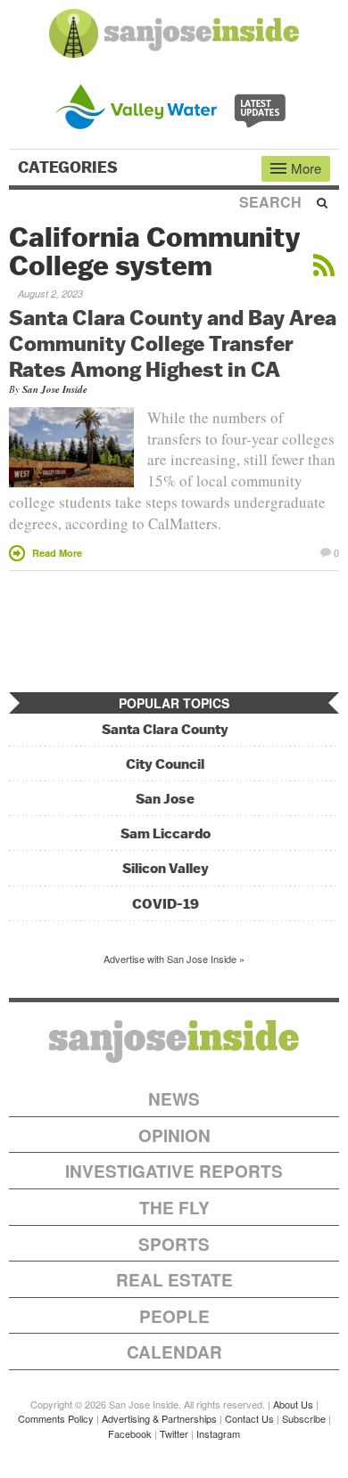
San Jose (165, 798)
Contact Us (249, 1418)
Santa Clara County (165, 729)
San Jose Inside (54, 389)
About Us (293, 1404)
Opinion (174, 1135)
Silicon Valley (165, 868)
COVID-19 (165, 903)
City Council (165, 763)
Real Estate (174, 1280)
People (174, 1316)
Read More (57, 552)
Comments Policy (56, 1418)
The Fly (174, 1208)
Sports (174, 1244)
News (174, 1099)
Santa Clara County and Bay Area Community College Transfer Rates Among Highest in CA (172, 343)
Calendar (174, 1352)
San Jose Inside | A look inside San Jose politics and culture (174, 1041)
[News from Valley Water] (174, 104)
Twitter (174, 1433)
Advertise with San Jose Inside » (174, 958)
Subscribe (304, 1418)
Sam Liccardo (165, 833)
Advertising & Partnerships (159, 1418)
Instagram (218, 1433)
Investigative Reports (174, 1171)
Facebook (130, 1433)
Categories (69, 167)
